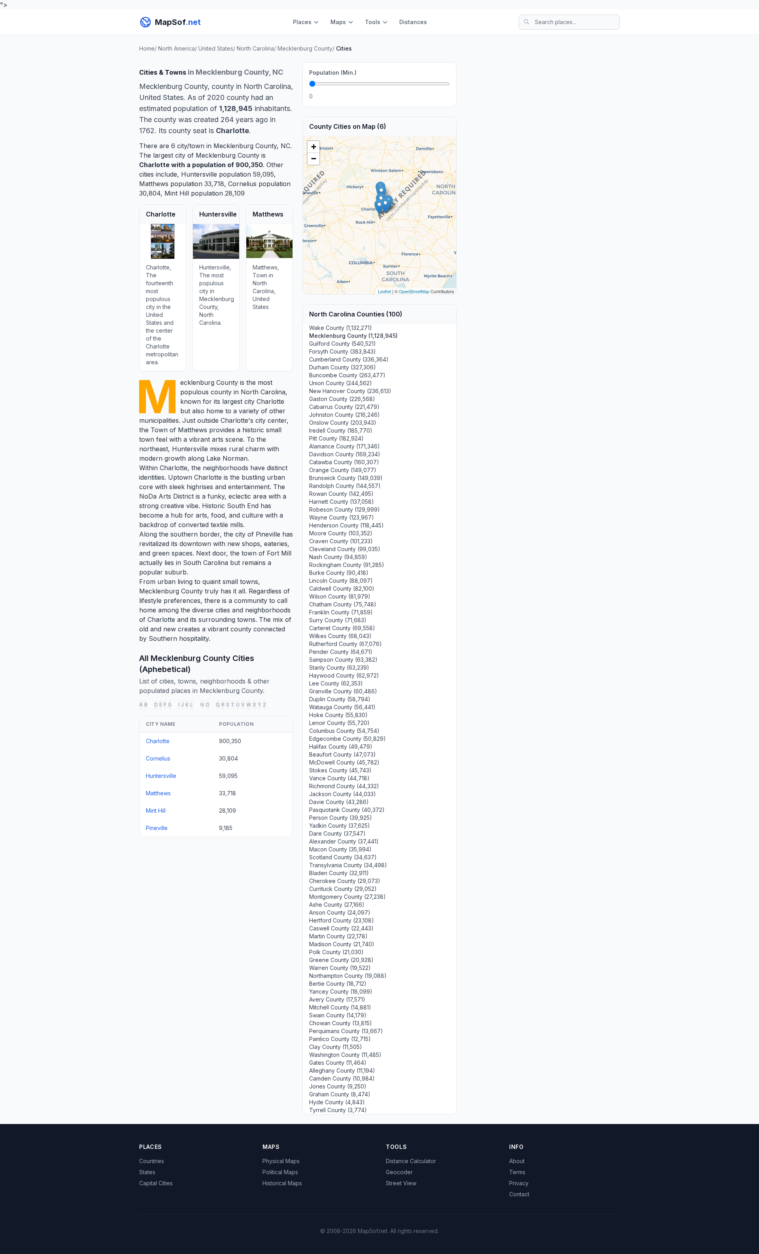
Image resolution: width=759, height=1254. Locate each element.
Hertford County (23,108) (341, 920)
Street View (401, 1183)
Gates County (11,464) (337, 1062)
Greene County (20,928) (341, 960)
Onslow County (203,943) (342, 422)
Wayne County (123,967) (341, 517)
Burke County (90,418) (338, 572)
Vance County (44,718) (339, 778)
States (147, 1172)
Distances (413, 22)
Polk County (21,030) (336, 952)
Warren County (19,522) (340, 967)
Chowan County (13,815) (340, 1023)
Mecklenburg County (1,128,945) (353, 335)
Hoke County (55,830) (338, 715)
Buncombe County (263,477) (347, 375)
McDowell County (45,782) (344, 762)
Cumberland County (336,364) (349, 359)
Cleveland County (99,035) (344, 549)
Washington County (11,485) (345, 1054)
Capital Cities (156, 1183)
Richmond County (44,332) (344, 786)
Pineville (268, 534)
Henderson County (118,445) (346, 525)
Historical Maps (282, 1183)
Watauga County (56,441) (342, 707)
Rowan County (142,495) (341, 493)
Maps (338, 22)
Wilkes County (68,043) (340, 636)
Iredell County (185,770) (340, 430)
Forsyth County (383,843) (342, 351)
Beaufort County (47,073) (342, 754)
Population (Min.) (333, 72)
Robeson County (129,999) (344, 509)
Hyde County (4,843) (337, 1102)
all (270, 705)
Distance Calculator (411, 1161)
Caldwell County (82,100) (341, 588)
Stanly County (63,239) (339, 667)
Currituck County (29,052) (343, 888)
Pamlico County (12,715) (340, 1039)
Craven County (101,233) (341, 541)
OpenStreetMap (414, 291)
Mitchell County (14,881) (340, 1007)
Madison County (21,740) (341, 944)
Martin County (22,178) (338, 936)
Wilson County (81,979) (339, 596)
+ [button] (313, 147)
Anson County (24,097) (339, 912)
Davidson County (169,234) (344, 454)
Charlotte (154, 165)
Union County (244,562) (340, 383)
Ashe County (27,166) (336, 904)
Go (441, 96)
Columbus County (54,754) (344, 730)
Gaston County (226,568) (342, 398)
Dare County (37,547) (337, 833)
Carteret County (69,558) (342, 628)
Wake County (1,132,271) (340, 327)
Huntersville (199, 174)
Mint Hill (176, 193)
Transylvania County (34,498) (348, 865)
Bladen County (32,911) (339, 873)
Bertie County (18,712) (337, 983)
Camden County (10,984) (342, 1078)
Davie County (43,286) (339, 801)
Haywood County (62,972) (344, 675)
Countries (151, 1161)
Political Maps (280, 1172)
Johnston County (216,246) (344, 414)
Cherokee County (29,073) (344, 880)
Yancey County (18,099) (340, 991)
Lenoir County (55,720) (339, 722)
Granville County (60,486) (343, 691)
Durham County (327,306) (342, 367)
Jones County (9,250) (337, 1086)
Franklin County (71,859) (341, 612)
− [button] (313, 159)
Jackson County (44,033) (342, 794)
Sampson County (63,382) (343, 659)
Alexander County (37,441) (344, 841)
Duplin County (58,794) (339, 699)
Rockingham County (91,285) (346, 564)
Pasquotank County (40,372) (347, 809)
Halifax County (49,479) (340, 746)
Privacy (519, 1183)
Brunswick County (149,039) (346, 477)
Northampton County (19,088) (348, 975)
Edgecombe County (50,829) (347, 738)
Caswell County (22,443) (341, 928)
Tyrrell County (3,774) (338, 1110)
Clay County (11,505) (335, 1046)
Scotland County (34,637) (343, 857)
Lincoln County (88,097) (341, 580)
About (517, 1161)
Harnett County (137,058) (341, 501)
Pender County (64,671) (340, 651)
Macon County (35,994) (340, 849)
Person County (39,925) (340, 817)
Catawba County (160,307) (344, 462)
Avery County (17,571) (337, 999)
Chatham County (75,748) (342, 604)
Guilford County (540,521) (342, 343)
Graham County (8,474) (339, 1094)
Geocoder (399, 1172)
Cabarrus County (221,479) (344, 406)
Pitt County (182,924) (336, 438)
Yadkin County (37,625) (339, 825)
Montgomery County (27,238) (347, 896)
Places (302, 22)
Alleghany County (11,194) (342, 1070)
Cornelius (242, 184)
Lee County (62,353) (336, 683)
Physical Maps (281, 1161)
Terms (517, 1172)
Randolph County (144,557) (345, 485)
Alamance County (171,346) (344, 446)
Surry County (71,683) (337, 620)
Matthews (153, 184)
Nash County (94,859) (338, 557)
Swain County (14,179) (337, 1015)
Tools (372, 22)
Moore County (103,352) (340, 533)
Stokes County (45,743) (340, 770)
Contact (519, 1194)
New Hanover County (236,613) (350, 391)
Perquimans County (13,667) (346, 1031)
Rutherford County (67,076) (345, 643)
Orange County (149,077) (342, 470)
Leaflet (384, 291)
